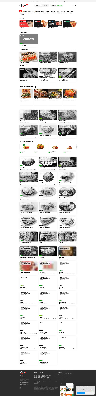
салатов (44, 378)
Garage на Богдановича (26, 212)
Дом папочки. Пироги (25, 242)
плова (48, 377)
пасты (39, 377)
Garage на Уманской (45, 227)
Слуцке (53, 391)
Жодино (56, 387)
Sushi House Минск (24, 62)
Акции (25, 11)
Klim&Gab (42, 287)
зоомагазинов (48, 379)
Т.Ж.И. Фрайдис (63, 167)
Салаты (65, 13)
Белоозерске (43, 386)
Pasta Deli (22, 317)
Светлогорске (46, 391)
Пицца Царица (43, 79)
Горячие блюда (23, 13)
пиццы (43, 375)
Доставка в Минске (37, 385)
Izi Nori (36, 98)
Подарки (45, 1)
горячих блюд (43, 376)
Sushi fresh (23, 287)
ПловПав (22, 362)
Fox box (61, 317)
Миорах (41, 389)
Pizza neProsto (43, 332)
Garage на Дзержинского (26, 227)
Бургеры (63, 11)
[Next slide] (77, 39)
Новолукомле (52, 389)
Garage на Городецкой (64, 227)
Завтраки (53, 13)
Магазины (31, 11)
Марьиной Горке (36, 389)
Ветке (35, 387)
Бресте (51, 385)
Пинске (49, 390)
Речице (39, 391)
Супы (67, 11)
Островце (42, 390)
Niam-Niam (22, 167)
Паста (36, 13)
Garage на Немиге (44, 197)
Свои (41, 242)
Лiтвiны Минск (62, 302)
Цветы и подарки (40, 11)
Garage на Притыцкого (64, 212)
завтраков (36, 378)
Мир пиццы (61, 257)
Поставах (56, 390)
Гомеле (48, 385)
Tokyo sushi (42, 167)
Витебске (41, 385)
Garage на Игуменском (25, 197)
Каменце (43, 388)
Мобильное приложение (53, 1)
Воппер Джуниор (52, 151)
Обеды (70, 13)
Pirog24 (41, 317)
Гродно (45, 385)
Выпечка (22, 14)
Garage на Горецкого (45, 212)
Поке (40, 13)
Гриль (72, 11)
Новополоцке (36, 390)
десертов (40, 378)
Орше (39, 390)
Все (20, 11)
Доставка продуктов (37, 375)
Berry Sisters (43, 347)
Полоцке (52, 390)
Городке (45, 387)
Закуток (42, 302)
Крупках (50, 388)
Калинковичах (39, 388)
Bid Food (61, 287)
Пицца (47, 11)
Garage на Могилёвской (45, 135)
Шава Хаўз (61, 332)
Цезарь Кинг (22, 151)
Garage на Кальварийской (65, 197)
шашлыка (35, 377)
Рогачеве (41, 391)
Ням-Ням (42, 182)
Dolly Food (22, 332)
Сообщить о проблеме (63, 1)
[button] (19, 23)
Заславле (35, 388)
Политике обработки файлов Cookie (86, 390)
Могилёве (53, 385)
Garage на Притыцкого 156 (65, 182)
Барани (40, 386)
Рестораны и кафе (38, 1)
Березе (47, 386)
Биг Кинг (36, 151)
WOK (44, 13)
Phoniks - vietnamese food (54, 98)
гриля (48, 376)
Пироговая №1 (62, 120)
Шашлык (31, 13)
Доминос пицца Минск (45, 62)
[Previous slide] (19, 39)
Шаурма (53, 11)
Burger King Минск (63, 62)
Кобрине (47, 388)
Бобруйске (50, 386)
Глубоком (42, 387)
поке (42, 377)
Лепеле (53, 388)
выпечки (35, 379)
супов (39, 376)
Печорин (61, 272)
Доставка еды (31, 1)
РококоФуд (62, 79)
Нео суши (61, 347)
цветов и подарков (41, 379)
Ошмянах (46, 390)
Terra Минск (23, 135)
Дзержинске (49, 387)
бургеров (35, 376)
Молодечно (47, 389)
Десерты (59, 13)
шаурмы (47, 375)
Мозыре (43, 389)
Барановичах (36, 386)
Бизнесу (35, 372)
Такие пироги (23, 182)
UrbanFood (42, 257)
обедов (48, 378)
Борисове (54, 386)
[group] (26, 25)
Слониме (50, 391)
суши (50, 375)
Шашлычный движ (24, 79)
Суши (57, 11)
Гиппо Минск (23, 45)
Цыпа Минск (66, 98)
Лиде (56, 388)
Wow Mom (22, 120)
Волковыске (38, 387)
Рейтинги (41, 372)
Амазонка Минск (24, 347)
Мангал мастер (62, 135)
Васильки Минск (44, 362)
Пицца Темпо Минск (25, 272)
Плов (48, 13)
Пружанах (35, 391)
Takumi (41, 120)
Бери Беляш (23, 98)
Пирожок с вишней (67, 151)
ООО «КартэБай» (22, 376)
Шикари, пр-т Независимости (27, 257)
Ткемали (61, 242)
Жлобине (53, 387)
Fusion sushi (42, 272)
